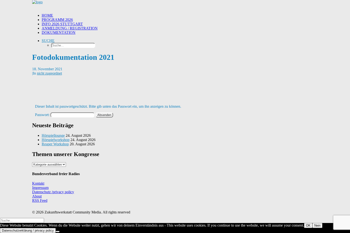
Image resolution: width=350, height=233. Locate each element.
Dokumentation (58, 32)
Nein (317, 225)
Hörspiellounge (53, 135)
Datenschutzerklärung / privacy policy (28, 230)
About (37, 196)
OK (308, 225)
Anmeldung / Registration (70, 28)
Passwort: (42, 115)
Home (47, 15)
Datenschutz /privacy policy (53, 192)
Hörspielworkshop (56, 140)
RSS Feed (39, 200)
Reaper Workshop (55, 144)
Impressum (40, 188)
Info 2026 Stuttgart (62, 24)
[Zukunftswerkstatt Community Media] (175, 5)
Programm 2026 (57, 20)
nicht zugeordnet (49, 73)
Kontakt (38, 183)
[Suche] (22, 220)
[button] (48, 41)
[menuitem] (180, 15)
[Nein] (58, 231)
